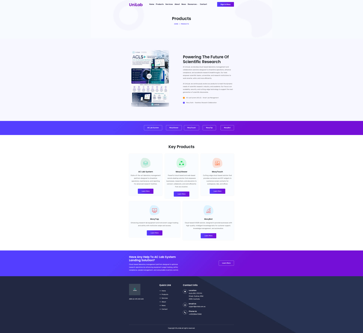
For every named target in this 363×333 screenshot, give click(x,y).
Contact (203, 4)
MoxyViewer (173, 128)
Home (151, 4)
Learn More (146, 191)
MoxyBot (227, 128)
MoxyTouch (191, 128)
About (177, 4)
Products (160, 4)
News (184, 4)
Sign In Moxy (226, 4)
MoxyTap (209, 128)
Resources (192, 4)
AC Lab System (153, 128)
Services (169, 4)
